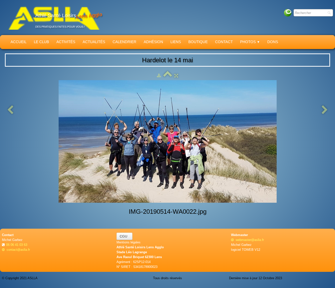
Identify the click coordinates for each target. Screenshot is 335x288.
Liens (175, 42)
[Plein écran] (176, 75)
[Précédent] (10, 110)
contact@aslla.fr (18, 249)
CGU (124, 236)
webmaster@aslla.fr (250, 240)
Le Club (41, 42)
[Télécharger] (159, 75)
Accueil (18, 42)
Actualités (94, 42)
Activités (65, 42)
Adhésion (153, 42)
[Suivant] (324, 110)
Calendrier (124, 42)
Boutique (198, 42)
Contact (224, 42)
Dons (272, 42)
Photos (250, 42)
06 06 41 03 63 (17, 245)
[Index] (167, 75)
